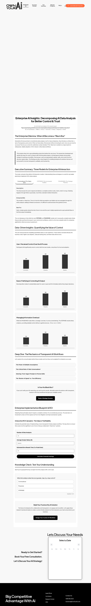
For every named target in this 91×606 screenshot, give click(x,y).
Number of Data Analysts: (24, 432)
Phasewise (21, 486)
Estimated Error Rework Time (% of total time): (30, 447)
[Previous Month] (51, 544)
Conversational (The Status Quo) (24, 182)
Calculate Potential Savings (45, 456)
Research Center (50, 599)
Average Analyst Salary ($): (25, 440)
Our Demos (48, 596)
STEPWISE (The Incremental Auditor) (44, 182)
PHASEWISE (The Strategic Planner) (65, 182)
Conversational (22, 481)
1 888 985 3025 (70, 598)
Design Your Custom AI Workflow (45, 517)
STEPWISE (21, 490)
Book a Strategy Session (45, 398)
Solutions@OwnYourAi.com (73, 601)
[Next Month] (78, 544)
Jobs (47, 602)
